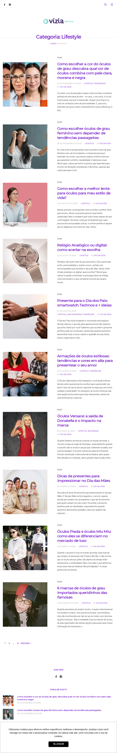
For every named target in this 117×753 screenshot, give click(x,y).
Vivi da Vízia (65, 87)
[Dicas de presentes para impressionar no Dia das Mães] (25, 492)
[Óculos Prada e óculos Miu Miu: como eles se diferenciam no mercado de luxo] (25, 548)
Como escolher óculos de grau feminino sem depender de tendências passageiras (83, 133)
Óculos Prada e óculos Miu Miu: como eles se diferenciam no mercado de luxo (84, 536)
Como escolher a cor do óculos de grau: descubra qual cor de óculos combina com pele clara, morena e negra (84, 71)
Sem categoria (74, 314)
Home (53, 43)
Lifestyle (88, 83)
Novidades (93, 431)
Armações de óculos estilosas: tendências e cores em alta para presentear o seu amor (85, 360)
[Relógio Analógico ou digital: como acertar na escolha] (25, 261)
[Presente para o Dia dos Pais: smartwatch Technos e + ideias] (25, 316)
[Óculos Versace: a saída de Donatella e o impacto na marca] (25, 434)
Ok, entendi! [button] (58, 744)
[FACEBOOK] (4, 4)
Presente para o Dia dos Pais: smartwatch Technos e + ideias (84, 302)
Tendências (100, 83)
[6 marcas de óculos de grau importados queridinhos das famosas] (25, 604)
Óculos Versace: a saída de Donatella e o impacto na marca (80, 420)
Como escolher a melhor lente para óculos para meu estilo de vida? (83, 193)
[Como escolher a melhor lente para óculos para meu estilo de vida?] (25, 205)
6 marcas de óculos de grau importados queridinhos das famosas (82, 592)
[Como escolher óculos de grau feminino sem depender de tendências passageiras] (25, 146)
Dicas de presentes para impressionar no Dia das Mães (83, 478)
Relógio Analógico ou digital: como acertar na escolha (82, 247)
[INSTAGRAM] (10, 4)
